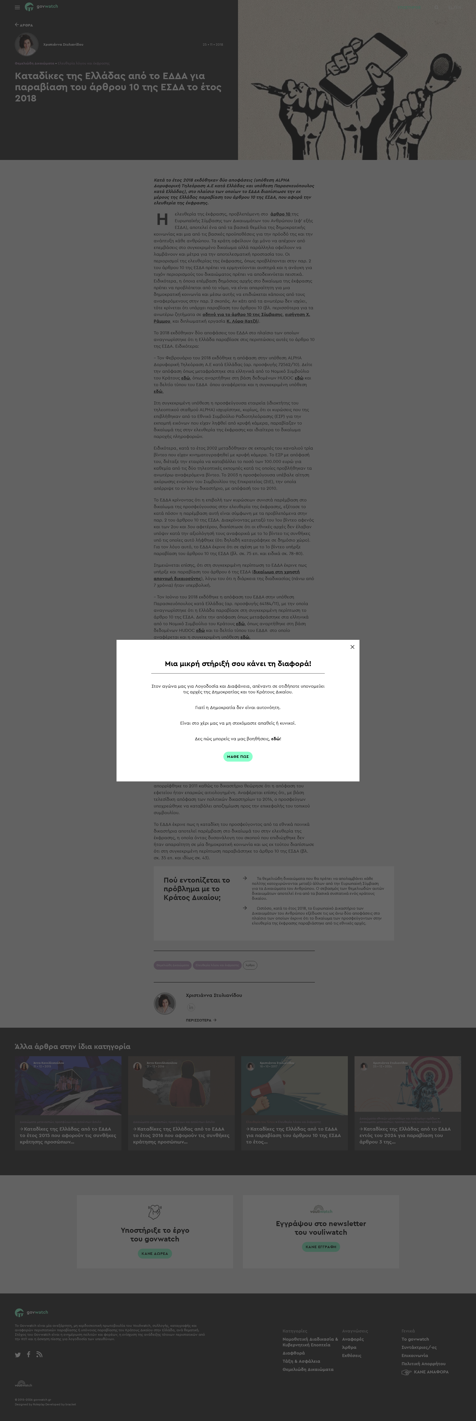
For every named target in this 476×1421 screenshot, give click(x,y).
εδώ (275, 739)
